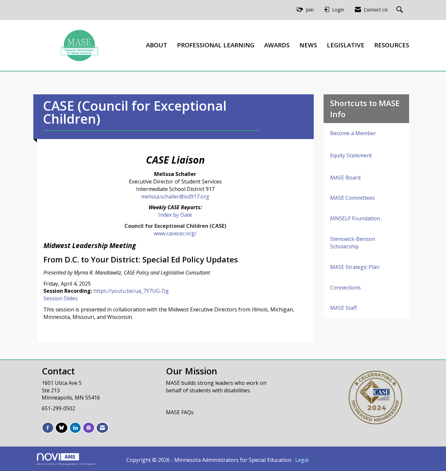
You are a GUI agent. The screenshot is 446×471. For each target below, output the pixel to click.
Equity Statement (351, 155)
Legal (302, 459)
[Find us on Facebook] (48, 427)
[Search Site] (400, 10)
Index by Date (175, 214)
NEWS (308, 45)
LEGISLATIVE (345, 45)
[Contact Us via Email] (102, 427)
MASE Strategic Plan (354, 267)
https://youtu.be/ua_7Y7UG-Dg (131, 290)
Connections (345, 287)
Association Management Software (66, 464)
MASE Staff (343, 307)
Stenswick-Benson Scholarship (352, 242)
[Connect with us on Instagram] (89, 427)
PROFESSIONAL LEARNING (215, 45)
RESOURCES (391, 45)
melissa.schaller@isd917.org (175, 196)
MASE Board (345, 177)
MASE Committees (352, 197)
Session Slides (60, 298)
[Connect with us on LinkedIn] (75, 427)
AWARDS (277, 45)
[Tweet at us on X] (61, 427)
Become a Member (353, 133)
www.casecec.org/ (175, 233)
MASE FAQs (180, 412)
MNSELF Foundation (355, 218)
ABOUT (156, 45)
